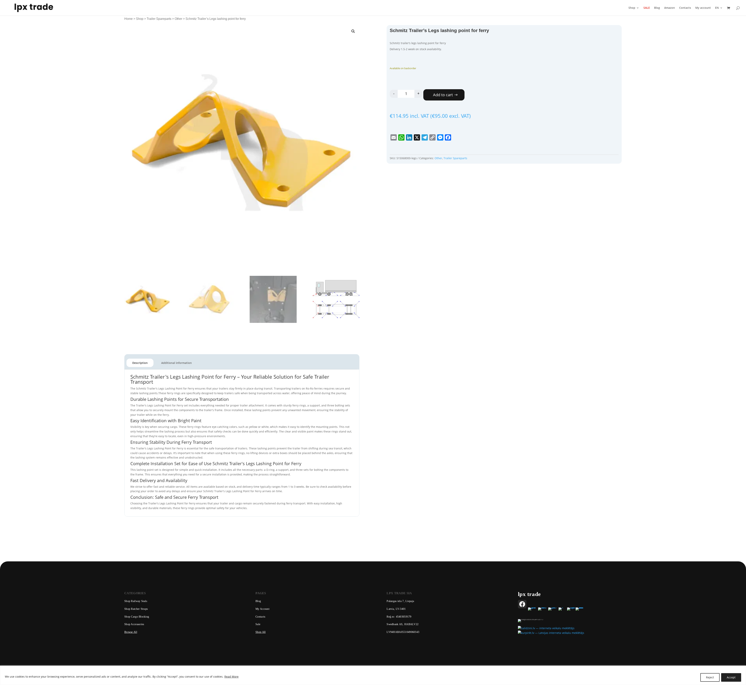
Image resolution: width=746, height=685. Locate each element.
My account (703, 8)
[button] (353, 31)
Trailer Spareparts (159, 18)
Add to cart (443, 94)
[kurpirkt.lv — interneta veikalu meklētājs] (551, 633)
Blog (657, 8)
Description (140, 363)
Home (128, 18)
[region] (373, 675)
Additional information (176, 363)
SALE (646, 8)
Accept (731, 677)
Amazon (669, 8)
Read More (231, 676)
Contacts (685, 8)
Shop (631, 8)
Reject (710, 677)
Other (178, 18)
